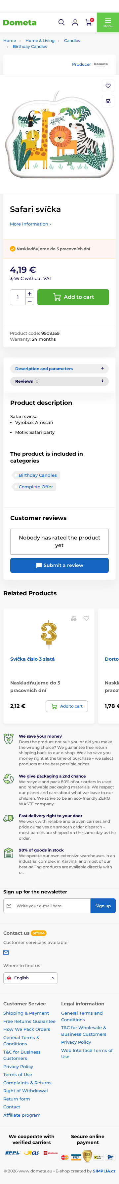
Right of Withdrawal (25, 1090)
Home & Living (40, 40)
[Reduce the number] (30, 301)
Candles (72, 40)
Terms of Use (17, 1074)
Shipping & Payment (26, 1013)
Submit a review (62, 565)
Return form (16, 1098)
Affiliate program (22, 1115)
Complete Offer (36, 486)
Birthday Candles (30, 46)
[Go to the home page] (19, 22)
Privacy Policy (18, 1066)
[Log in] (75, 22)
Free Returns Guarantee (29, 1021)
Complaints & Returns (27, 1082)
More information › (30, 223)
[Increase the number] (30, 293)
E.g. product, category (42, 53)
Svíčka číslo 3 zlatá (32, 659)
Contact (11, 1106)
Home (9, 40)
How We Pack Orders (26, 1029)
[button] (61, 22)
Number (18, 297)
